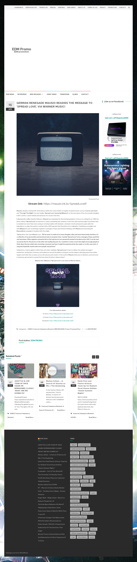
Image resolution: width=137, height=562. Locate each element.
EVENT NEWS (52, 94)
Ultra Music (82, 537)
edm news (75, 485)
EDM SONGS (71, 7)
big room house (86, 457)
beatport (84, 453)
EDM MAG (61, 7)
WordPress (24, 553)
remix (90, 521)
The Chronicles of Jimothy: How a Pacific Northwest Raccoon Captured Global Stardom (51, 478)
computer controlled (78, 465)
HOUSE (73, 417)
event (93, 493)
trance (92, 533)
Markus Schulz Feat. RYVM (47, 484)
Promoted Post (75, 329)
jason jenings (76, 509)
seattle (74, 525)
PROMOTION (112, 7)
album (73, 445)
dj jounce (74, 481)
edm (92, 481)
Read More (29, 417)
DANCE (30, 329)
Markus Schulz (87, 513)
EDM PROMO (92, 329)
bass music (91, 449)
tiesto (93, 529)
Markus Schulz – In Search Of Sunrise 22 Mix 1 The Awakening (55, 383)
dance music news (77, 473)
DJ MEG (75, 94)
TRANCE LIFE (43, 7)
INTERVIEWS (22, 94)
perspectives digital (78, 517)
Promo (67, 329)
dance (92, 465)
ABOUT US (81, 7)
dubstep (84, 481)
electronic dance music (79, 493)
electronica (75, 489)
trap (73, 537)
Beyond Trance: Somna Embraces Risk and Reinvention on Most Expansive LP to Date (52, 537)
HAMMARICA (18, 7)
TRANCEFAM (64, 94)
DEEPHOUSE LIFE (31, 7)
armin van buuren (77, 449)
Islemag (8, 553)
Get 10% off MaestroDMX (116, 118)
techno (85, 529)
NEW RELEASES (35, 94)
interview (74, 501)
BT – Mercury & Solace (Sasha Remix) (51, 488)
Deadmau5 (88, 477)
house (85, 497)
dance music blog (77, 469)
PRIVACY (103, 7)
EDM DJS (53, 7)
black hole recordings (79, 461)
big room (74, 457)
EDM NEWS (10, 94)
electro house (87, 485)
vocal (92, 537)
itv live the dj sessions (79, 505)
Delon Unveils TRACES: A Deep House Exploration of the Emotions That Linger (51, 527)
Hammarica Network (47, 329)
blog (91, 461)
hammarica (75, 497)
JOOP (86, 509)
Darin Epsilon (76, 477)
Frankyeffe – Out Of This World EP (50, 471)
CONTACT (122, 7)
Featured (36, 329)
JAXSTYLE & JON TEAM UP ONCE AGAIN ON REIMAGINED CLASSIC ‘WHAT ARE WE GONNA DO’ (50, 448)
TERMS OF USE (92, 7)
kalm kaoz (75, 513)
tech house (75, 529)
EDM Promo (21, 49)
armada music (84, 445)
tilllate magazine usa (78, 533)
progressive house (77, 521)
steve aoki (84, 525)
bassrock (74, 453)
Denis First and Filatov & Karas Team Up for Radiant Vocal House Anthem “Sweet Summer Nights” (52, 464)
